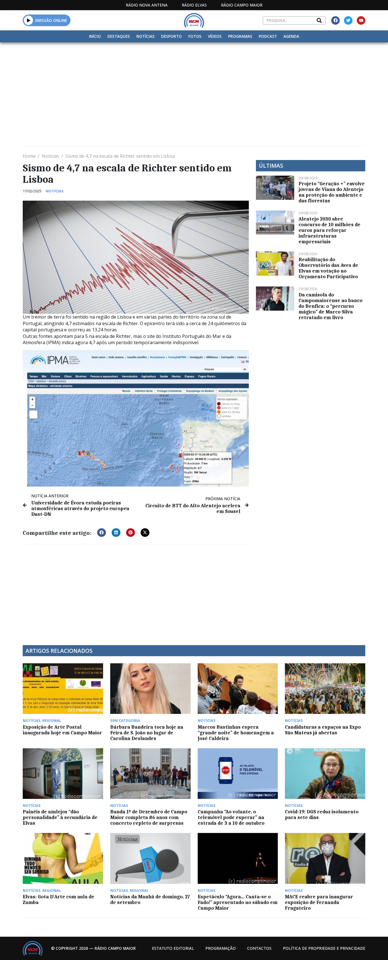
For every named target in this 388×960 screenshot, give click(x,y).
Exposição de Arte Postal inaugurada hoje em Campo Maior (62, 729)
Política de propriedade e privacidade (324, 948)
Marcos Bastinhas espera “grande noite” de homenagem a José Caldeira (236, 732)
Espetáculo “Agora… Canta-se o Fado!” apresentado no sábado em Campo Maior (238, 902)
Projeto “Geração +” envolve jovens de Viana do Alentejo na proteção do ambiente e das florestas (332, 192)
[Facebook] (335, 20)
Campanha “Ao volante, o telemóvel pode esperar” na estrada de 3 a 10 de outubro (231, 817)
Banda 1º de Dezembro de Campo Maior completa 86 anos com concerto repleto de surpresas (148, 817)
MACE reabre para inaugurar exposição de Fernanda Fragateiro (319, 902)
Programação (220, 948)
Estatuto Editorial (173, 948)
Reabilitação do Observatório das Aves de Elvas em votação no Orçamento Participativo (328, 268)
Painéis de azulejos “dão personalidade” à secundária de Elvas (60, 817)
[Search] (319, 20)
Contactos (259, 948)
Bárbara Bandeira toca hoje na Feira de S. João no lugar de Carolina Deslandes (146, 732)
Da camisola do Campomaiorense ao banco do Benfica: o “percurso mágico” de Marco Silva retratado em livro (330, 306)
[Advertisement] (194, 85)
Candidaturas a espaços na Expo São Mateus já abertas (323, 729)
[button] (28, 20)
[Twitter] (348, 20)
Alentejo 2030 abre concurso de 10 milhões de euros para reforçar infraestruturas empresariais (329, 230)
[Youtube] (361, 20)
